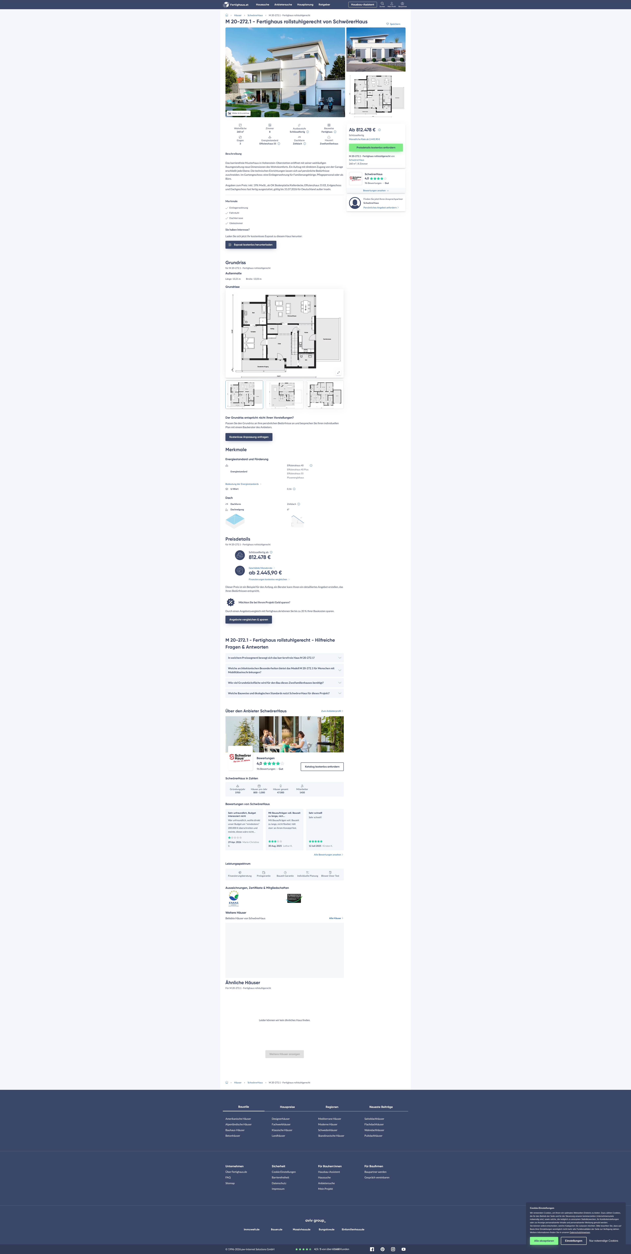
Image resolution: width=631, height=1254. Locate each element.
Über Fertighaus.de (236, 1171)
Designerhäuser (281, 1118)
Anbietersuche (283, 4)
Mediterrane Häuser (329, 1118)
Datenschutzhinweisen (580, 1232)
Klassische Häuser (282, 1130)
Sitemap (230, 1183)
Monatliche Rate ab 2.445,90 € (364, 139)
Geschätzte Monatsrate (260, 568)
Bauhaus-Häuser (235, 1130)
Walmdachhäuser (374, 1130)
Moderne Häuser (327, 1124)
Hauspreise (287, 1107)
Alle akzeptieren (544, 1240)
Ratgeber (324, 4)
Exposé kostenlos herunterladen (253, 244)
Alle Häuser (335, 918)
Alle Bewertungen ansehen (327, 854)
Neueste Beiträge (381, 1107)
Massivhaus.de (301, 1229)
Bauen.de (276, 1229)
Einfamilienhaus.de (353, 1229)
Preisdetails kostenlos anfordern (376, 147)
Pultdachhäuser (373, 1135)
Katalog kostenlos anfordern (322, 766)
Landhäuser (278, 1135)
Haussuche (262, 4)
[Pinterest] (383, 1248)
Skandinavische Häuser (331, 1135)
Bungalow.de (326, 1229)
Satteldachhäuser (374, 1118)
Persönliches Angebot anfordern (380, 207)
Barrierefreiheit (280, 1177)
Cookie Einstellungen (284, 1171)
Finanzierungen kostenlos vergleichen (268, 579)
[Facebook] (372, 1248)
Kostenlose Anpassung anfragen (249, 436)
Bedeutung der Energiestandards (242, 484)
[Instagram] (393, 1248)
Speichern (395, 24)
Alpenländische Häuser (238, 1124)
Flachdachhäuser (374, 1124)
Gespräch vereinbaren (376, 1177)
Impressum (278, 1188)
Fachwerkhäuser (281, 1124)
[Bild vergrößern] (338, 372)
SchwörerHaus (255, 15)
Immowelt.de (251, 1229)
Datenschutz (279, 1183)
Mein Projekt (325, 1188)
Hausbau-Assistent (362, 4)
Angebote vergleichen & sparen (248, 619)
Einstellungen (573, 1240)
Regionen (332, 1107)
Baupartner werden (375, 1171)
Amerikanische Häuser (238, 1118)
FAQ (228, 1177)
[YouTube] (404, 1248)
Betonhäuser (232, 1135)
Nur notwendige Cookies (603, 1240)
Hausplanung (305, 4)
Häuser (238, 15)
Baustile (243, 1107)
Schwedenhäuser (327, 1130)
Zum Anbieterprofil (331, 711)
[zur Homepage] (228, 14)
